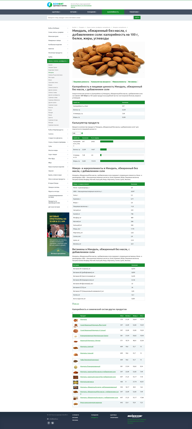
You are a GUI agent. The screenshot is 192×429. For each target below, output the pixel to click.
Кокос (50, 110)
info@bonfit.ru (54, 418)
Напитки (51, 48)
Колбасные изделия (55, 44)
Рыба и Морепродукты (55, 130)
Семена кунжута (53, 87)
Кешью (50, 85)
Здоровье (56, 12)
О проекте (75, 415)
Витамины (132, 82)
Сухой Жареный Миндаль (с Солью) (93, 330)
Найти (137, 17)
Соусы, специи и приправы (57, 142)
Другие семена (52, 90)
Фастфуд (51, 158)
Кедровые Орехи (53, 70)
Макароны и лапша (54, 40)
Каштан (50, 107)
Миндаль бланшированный (90, 366)
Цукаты (50, 117)
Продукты (94, 417)
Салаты (50, 134)
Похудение (91, 12)
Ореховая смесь (53, 82)
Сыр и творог (52, 154)
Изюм (50, 80)
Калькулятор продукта (100, 82)
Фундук (50, 112)
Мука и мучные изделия (56, 167)
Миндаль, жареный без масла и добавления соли (98, 372)
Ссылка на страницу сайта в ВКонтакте (52, 422)
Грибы (50, 57)
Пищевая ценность (81, 82)
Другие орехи (52, 102)
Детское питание (54, 207)
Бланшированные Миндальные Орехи (94, 335)
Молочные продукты (55, 53)
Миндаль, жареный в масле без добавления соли (98, 377)
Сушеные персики (53, 125)
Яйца (50, 162)
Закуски (51, 171)
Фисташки (51, 77)
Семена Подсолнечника (55, 75)
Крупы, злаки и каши (55, 175)
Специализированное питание (55, 196)
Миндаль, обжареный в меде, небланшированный (98, 387)
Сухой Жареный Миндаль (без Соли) (93, 325)
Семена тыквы (52, 92)
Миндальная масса (87, 382)
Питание (73, 12)
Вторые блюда (53, 183)
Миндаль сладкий (86, 346)
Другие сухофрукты (54, 95)
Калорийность (113, 12)
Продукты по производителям (54, 202)
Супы (50, 146)
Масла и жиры (53, 150)
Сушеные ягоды (53, 120)
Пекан (50, 115)
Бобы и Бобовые (53, 28)
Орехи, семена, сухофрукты (57, 61)
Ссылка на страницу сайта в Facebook (48, 422)
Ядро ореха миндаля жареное (91, 402)
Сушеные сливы (52, 97)
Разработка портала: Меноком (137, 419)
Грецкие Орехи (52, 67)
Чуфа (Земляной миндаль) (89, 360)
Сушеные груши (52, 105)
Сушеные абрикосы (54, 100)
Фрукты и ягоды (53, 191)
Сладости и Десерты (55, 138)
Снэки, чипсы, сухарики (55, 32)
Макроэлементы (119, 82)
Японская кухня (53, 36)
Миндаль (51, 72)
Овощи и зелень (53, 187)
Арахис (50, 65)
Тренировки (134, 12)
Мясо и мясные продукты (56, 179)
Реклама (75, 420)
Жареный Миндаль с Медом (90, 340)
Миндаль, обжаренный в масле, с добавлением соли (99, 397)
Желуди (50, 122)
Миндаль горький (86, 353)
